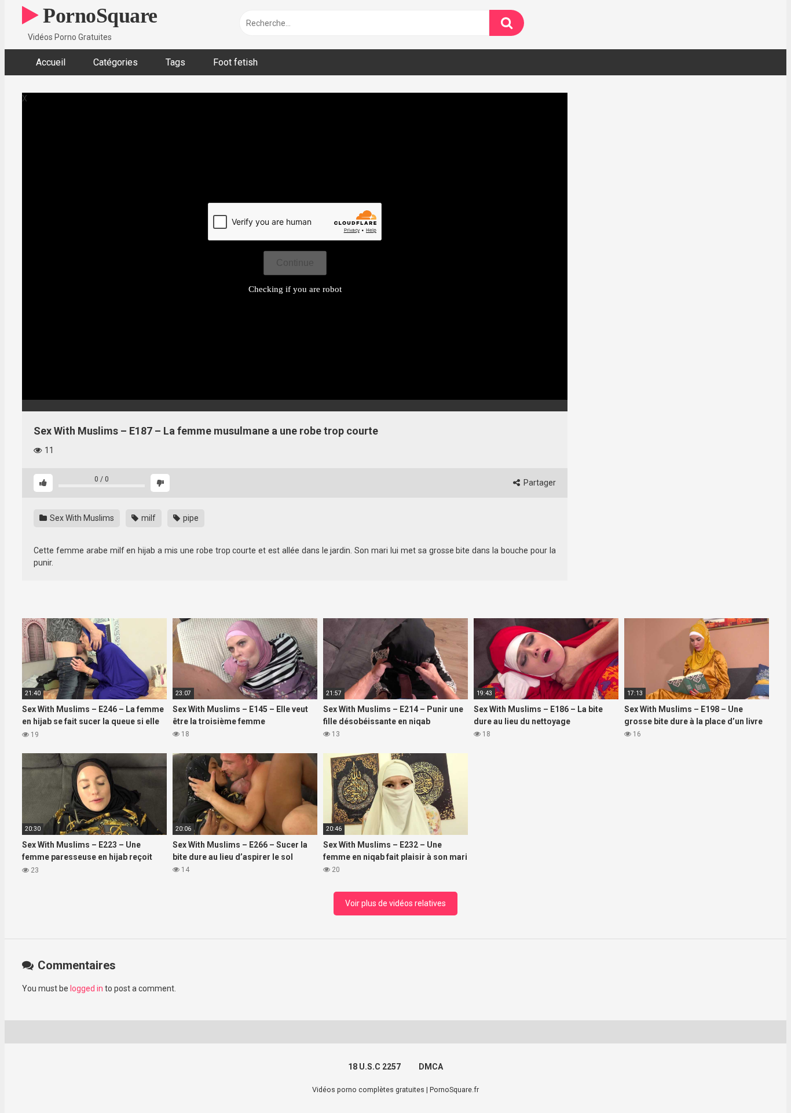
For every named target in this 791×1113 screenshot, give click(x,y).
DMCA (431, 1066)
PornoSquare (98, 15)
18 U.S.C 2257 (374, 1066)
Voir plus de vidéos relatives (395, 903)
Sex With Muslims (81, 518)
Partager (539, 482)
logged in (86, 988)
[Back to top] (752, 1078)
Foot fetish (235, 62)
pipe (190, 518)
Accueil (50, 62)
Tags (175, 62)
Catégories (115, 62)
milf (148, 518)
